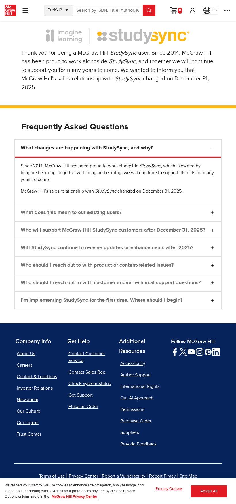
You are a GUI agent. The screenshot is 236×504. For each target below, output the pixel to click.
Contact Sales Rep (86, 372)
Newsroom (27, 399)
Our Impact (28, 422)
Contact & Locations (37, 376)
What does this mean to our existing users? (71, 212)
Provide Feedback (138, 444)
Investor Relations (35, 388)
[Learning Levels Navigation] (25, 10)
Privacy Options (169, 489)
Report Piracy (162, 476)
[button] (192, 10)
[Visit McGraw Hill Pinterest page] (208, 351)
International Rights (139, 386)
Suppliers (129, 432)
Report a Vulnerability (123, 476)
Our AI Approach (136, 398)
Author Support (135, 375)
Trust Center (29, 434)
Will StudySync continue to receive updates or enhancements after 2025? (107, 247)
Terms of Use (52, 476)
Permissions (132, 409)
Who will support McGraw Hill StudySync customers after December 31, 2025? (113, 230)
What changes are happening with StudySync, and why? (87, 148)
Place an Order (83, 406)
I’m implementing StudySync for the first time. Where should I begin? (101, 300)
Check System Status (89, 383)
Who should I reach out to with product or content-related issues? (97, 265)
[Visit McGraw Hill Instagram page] (199, 351)
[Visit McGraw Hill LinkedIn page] (216, 351)
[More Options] (227, 10)
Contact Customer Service (86, 357)
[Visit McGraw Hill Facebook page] (175, 351)
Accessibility (132, 363)
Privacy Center (83, 476)
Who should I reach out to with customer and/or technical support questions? (111, 282)
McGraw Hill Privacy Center (74, 497)
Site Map (188, 476)
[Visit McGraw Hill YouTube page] (191, 351)
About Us (26, 353)
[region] (118, 491)
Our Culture (28, 411)
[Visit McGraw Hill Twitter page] (183, 351)
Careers (24, 365)
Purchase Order (135, 421)
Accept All (208, 491)
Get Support (80, 395)
